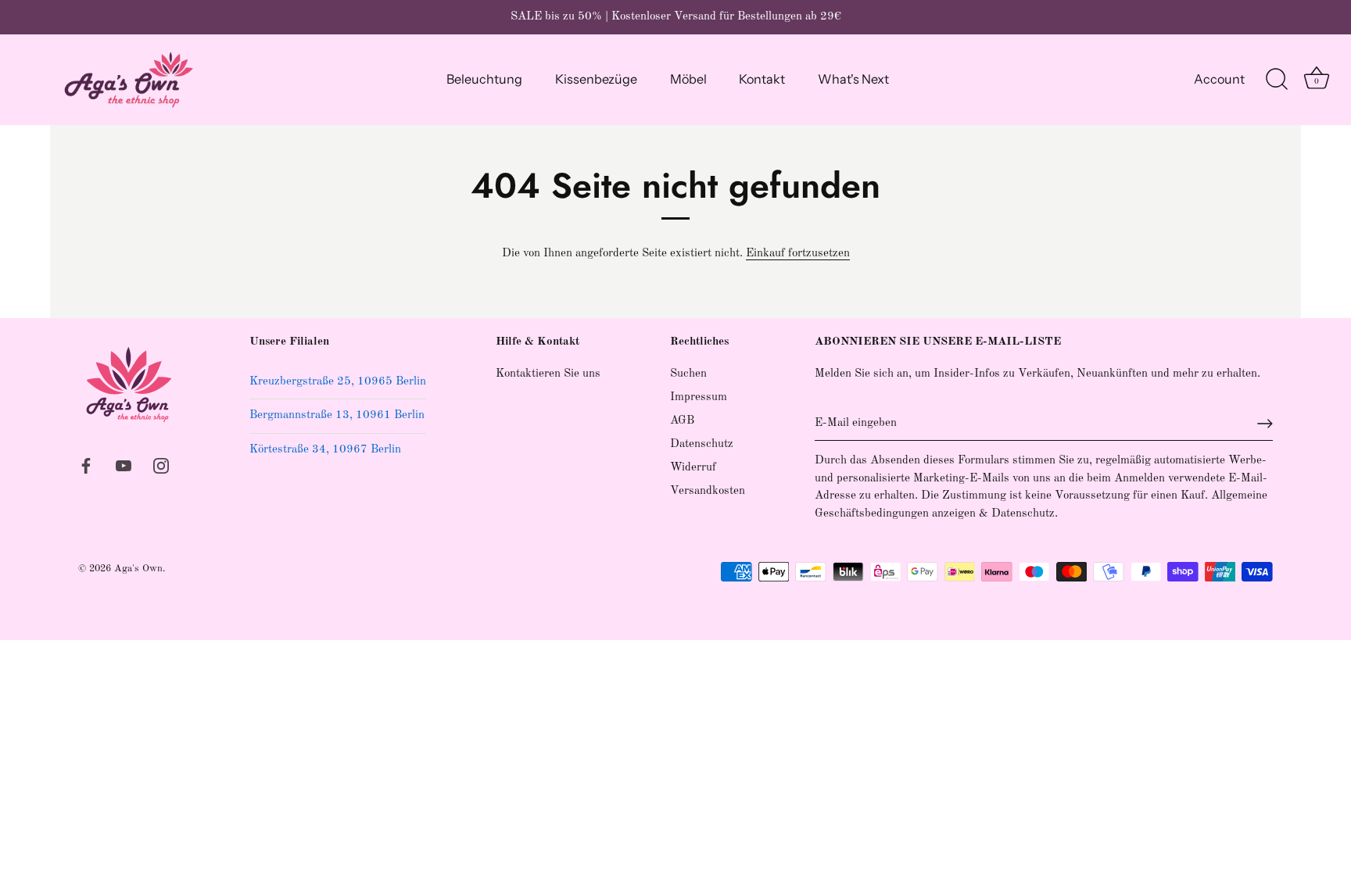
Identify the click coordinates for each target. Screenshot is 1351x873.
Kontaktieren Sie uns (548, 374)
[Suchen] (1277, 80)
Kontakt (762, 79)
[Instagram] (161, 465)
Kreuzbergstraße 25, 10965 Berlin (337, 382)
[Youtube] (123, 465)
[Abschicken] (1265, 423)
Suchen (688, 374)
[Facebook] (86, 465)
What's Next (853, 79)
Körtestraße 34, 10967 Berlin (325, 450)
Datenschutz (701, 444)
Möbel (688, 79)
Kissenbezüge (596, 79)
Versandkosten (707, 491)
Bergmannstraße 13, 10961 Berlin (337, 415)
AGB (682, 421)
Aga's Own (138, 569)
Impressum (698, 397)
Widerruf (693, 468)
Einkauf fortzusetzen (798, 253)
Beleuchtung (484, 79)
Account (1219, 79)
